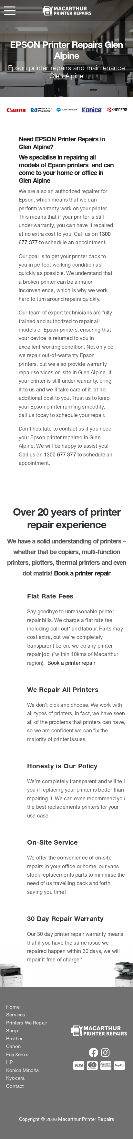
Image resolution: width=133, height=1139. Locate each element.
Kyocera (15, 1078)
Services (15, 1015)
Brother (14, 1038)
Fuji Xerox (17, 1054)
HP (9, 1062)
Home (13, 1007)
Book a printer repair (82, 573)
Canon (13, 1046)
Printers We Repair (26, 1023)
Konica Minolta (22, 1070)
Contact (15, 1086)
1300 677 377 (60, 454)
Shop (12, 1030)
